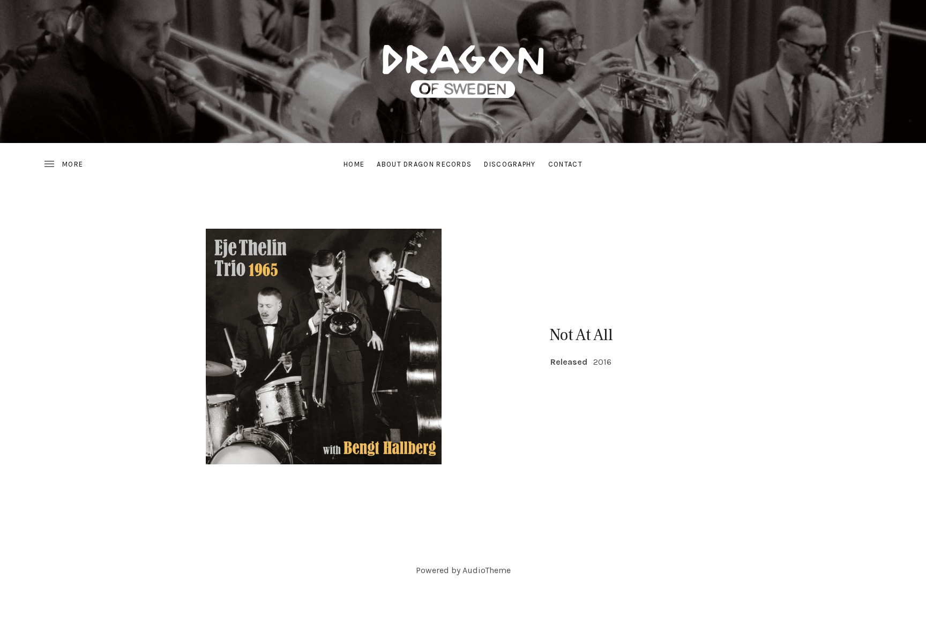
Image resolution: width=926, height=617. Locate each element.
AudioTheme (486, 570)
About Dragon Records (424, 164)
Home (353, 164)
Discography (509, 164)
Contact (565, 164)
